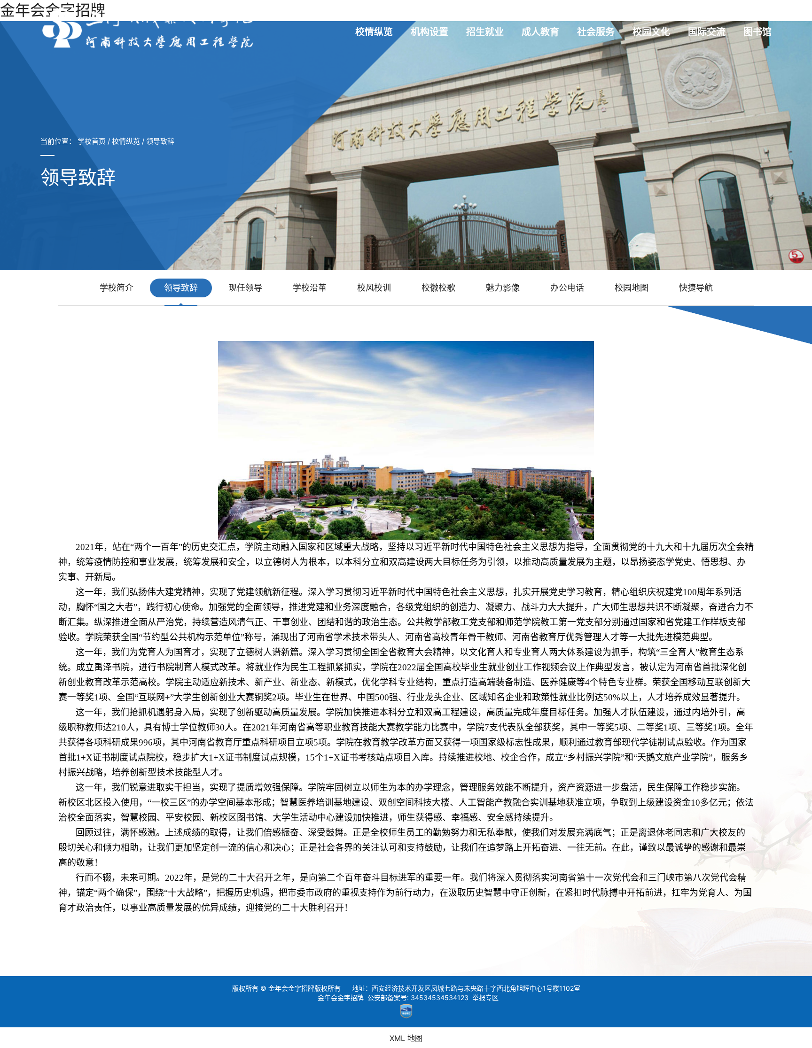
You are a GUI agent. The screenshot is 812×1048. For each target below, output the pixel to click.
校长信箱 (691, 14)
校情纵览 (374, 32)
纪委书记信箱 (735, 14)
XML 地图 (406, 1038)
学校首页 (92, 141)
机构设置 (429, 32)
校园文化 (651, 32)
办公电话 (567, 288)
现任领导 (245, 288)
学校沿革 (310, 288)
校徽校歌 (438, 288)
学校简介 (116, 288)
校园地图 (631, 288)
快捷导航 (696, 288)
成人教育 (540, 32)
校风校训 (374, 288)
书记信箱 (653, 14)
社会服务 (596, 32)
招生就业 (485, 32)
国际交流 (707, 32)
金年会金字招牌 (341, 997)
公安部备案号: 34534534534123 (417, 997)
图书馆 (757, 32)
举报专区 (485, 997)
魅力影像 (503, 288)
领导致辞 (160, 141)
